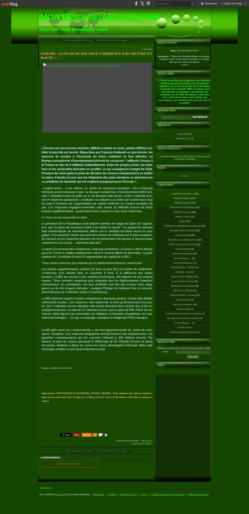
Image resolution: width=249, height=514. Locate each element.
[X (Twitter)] (142, 3)
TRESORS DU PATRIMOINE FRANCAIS (182, 226)
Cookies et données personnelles (168, 494)
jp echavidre (61, 494)
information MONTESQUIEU (182, 230)
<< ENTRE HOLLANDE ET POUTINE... (78, 40)
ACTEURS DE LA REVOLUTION (182, 240)
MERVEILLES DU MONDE (182, 286)
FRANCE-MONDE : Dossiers (183, 295)
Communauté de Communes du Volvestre (183, 313)
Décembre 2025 (183, 138)
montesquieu (45, 488)
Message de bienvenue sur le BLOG (183, 318)
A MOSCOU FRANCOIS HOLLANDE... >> (114, 40)
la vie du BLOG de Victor (183, 281)
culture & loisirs (182, 300)
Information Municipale (182, 253)
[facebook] (136, 3)
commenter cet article (141, 443)
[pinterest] (148, 3)
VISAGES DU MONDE (183, 290)
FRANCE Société (181, 203)
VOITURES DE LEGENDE (181, 207)
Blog (173, 51)
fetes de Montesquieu (182, 263)
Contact (184, 65)
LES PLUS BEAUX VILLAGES (182, 244)
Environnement (182, 249)
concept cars (183, 327)
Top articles (98, 494)
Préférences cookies (198, 494)
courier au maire (183, 309)
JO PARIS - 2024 (182, 272)
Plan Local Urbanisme (182, 304)
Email (165, 352)
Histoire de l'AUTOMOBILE (182, 277)
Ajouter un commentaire (69, 464)
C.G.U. (144, 494)
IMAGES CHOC (182, 217)
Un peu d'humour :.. (182, 258)
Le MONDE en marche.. (181, 194)
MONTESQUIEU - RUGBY (182, 267)
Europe (149, 441)
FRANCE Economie (182, 212)
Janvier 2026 (183, 134)
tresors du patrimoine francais (183, 332)
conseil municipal (182, 235)
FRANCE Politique (182, 198)
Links (184, 176)
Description (164, 56)
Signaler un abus (128, 494)
